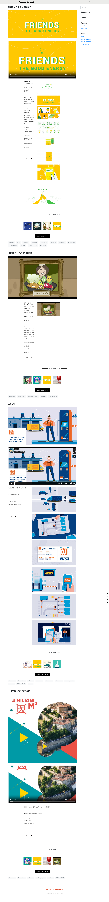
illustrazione (71, 242)
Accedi (82, 36)
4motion (11, 242)
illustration (62, 242)
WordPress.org (84, 44)
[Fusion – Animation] (42, 277)
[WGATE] (42, 426)
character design (32, 396)
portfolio (23, 245)
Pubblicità (43, 245)
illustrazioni (59, 681)
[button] (26, 2)
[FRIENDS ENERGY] (42, 24)
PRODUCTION (33, 245)
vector (30, 684)
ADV (18, 242)
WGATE (12, 404)
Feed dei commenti (85, 41)
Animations (83, 26)
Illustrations (83, 28)
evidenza (53, 242)
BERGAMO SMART (20, 691)
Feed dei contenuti (85, 39)
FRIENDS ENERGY (19, 7)
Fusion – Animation (20, 252)
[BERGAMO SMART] (42, 729)
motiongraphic (13, 245)
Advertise (25, 242)
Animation (34, 242)
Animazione (44, 242)
